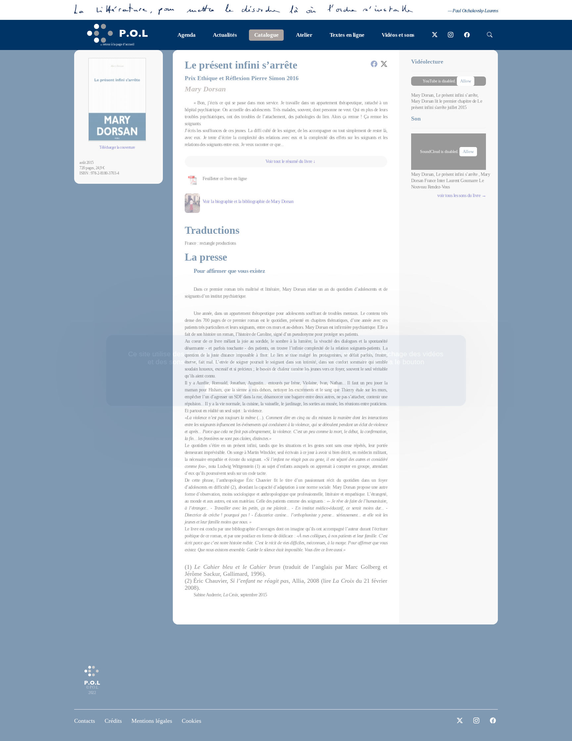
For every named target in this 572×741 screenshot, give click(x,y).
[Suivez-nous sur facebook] (467, 35)
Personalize (322, 388)
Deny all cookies (280, 388)
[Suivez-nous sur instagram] (451, 35)
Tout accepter (229, 388)
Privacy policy (354, 388)
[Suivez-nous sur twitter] (435, 35)
